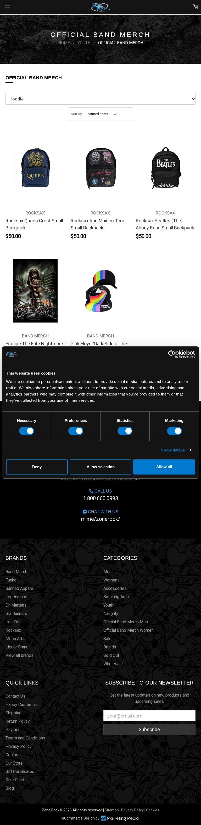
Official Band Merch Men (125, 621)
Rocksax (13, 630)
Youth (108, 605)
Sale (107, 638)
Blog (9, 788)
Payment (13, 729)
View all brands (19, 655)
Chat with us (100, 516)
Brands (16, 558)
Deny (37, 467)
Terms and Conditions (25, 738)
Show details (173, 450)
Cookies (13, 754)
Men (107, 571)
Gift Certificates (19, 771)
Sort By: (76, 114)
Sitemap (112, 810)
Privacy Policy (18, 746)
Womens (111, 580)
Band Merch (16, 571)
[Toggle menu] (7, 7)
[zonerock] (196, 7)
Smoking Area (116, 596)
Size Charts (16, 779)
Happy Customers (21, 704)
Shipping (13, 712)
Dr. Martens (15, 605)
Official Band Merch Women (128, 630)
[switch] (75, 431)
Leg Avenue (16, 596)
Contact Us (15, 696)
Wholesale (113, 663)
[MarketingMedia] (119, 818)
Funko (10, 580)
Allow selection (101, 467)
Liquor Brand (17, 647)
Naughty (110, 613)
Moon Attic (15, 638)
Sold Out (111, 655)
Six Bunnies (16, 613)
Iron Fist (13, 621)
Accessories (115, 588)
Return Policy (17, 721)
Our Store (14, 763)
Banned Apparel (19, 588)
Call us (100, 495)
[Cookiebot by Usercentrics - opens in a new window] (172, 354)
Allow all (164, 467)
